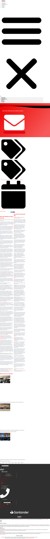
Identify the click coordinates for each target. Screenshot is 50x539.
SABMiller (21, 179)
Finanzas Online (3, 98)
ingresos (1, 334)
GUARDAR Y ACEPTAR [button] (2, 534)
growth (18, 179)
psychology (15, 226)
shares (24, 339)
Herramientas (3, 99)
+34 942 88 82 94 (8, 476)
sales (19, 271)
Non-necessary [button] (2, 531)
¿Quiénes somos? (3, 97)
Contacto (2, 481)
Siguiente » (22, 462)
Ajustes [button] (45, 519)
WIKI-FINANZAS (3, 101)
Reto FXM (2, 100)
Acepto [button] (47, 519)
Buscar (2, 502)
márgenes (8, 280)
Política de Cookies (23, 519)
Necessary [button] (1, 527)
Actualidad (3, 7)
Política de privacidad (3, 478)
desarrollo (11, 179)
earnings (15, 335)
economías (1, 272)
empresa (12, 265)
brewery (2, 179)
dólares (10, 333)
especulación (5, 302)
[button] (21, 53)
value (24, 257)
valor (7, 257)
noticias (2, 159)
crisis (20, 333)
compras (3, 344)
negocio (7, 265)
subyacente (1, 338)
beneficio (12, 280)
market (15, 274)
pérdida (8, 332)
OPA (0, 301)
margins (21, 281)
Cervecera (5, 179)
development (15, 179)
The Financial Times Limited (8, 368)
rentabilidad (1, 336)
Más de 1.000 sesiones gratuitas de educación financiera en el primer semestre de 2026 (11, 402)
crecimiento (8, 179)
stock (14, 343)
